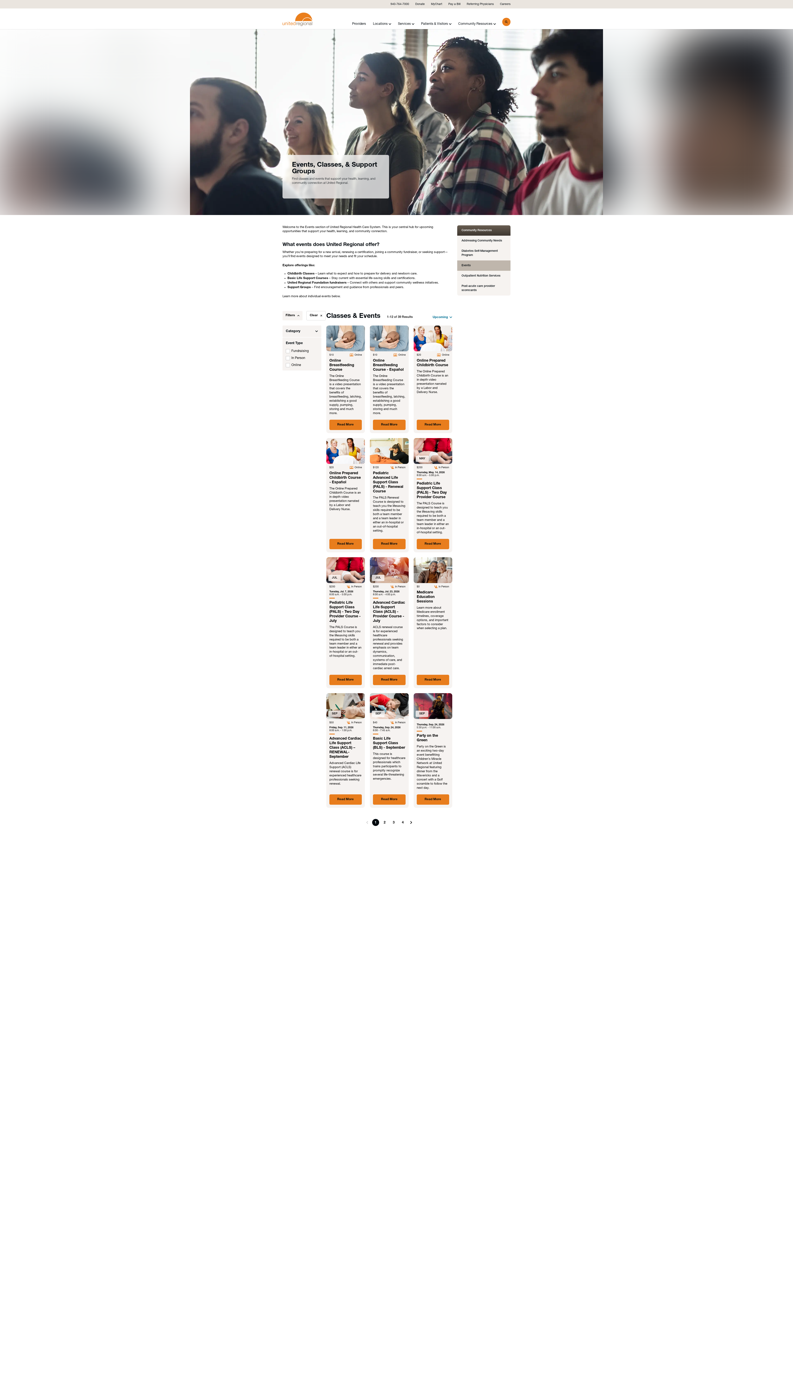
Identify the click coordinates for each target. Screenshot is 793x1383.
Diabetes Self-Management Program (480, 253)
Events (466, 265)
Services (404, 24)
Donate (420, 4)
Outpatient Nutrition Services (481, 275)
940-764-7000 (400, 4)
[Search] (506, 22)
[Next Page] (411, 822)
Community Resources (475, 24)
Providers (359, 24)
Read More (345, 424)
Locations (380, 24)
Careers (505, 4)
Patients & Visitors (434, 24)
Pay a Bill (454, 4)
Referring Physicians (480, 4)
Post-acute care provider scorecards (478, 288)
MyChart (436, 4)
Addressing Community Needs (482, 240)
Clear (314, 315)
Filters (290, 315)
